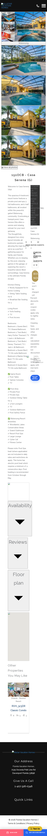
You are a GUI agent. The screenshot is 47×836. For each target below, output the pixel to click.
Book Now (35, 276)
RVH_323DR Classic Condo (18, 708)
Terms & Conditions (16, 823)
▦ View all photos (9, 167)
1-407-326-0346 (23, 786)
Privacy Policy (33, 823)
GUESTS (35, 261)
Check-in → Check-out (35, 255)
